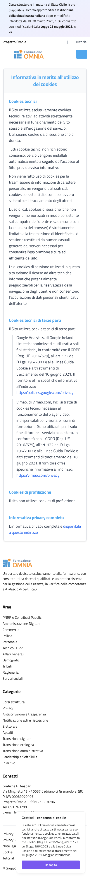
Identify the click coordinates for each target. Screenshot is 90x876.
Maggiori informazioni (57, 854)
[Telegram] (62, 42)
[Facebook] (50, 42)
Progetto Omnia (14, 41)
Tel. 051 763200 (15, 807)
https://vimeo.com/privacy (37, 475)
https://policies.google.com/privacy (44, 392)
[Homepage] (29, 54)
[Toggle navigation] (7, 54)
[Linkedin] (56, 42)
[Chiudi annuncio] (84, 18)
